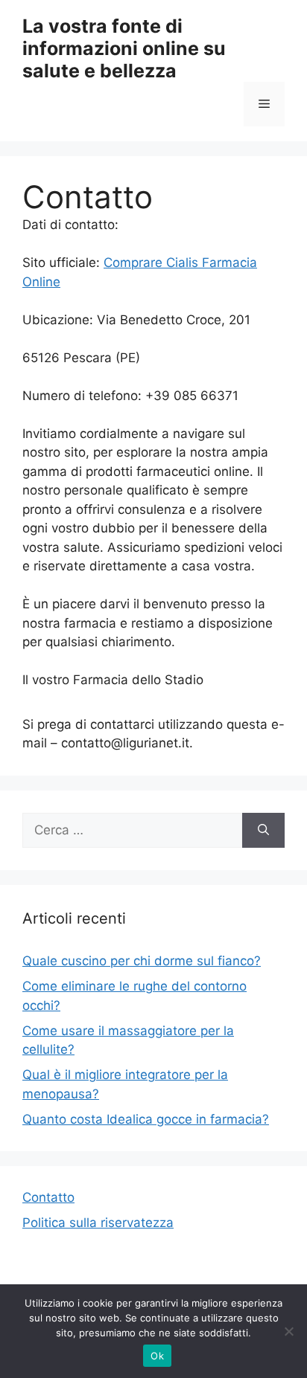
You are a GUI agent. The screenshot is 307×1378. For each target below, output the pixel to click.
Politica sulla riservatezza (98, 1222)
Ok (157, 1356)
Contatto (48, 1197)
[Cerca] (263, 831)
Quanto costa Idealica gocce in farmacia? (145, 1119)
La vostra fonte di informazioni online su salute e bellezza (124, 48)
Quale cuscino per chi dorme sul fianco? (141, 960)
